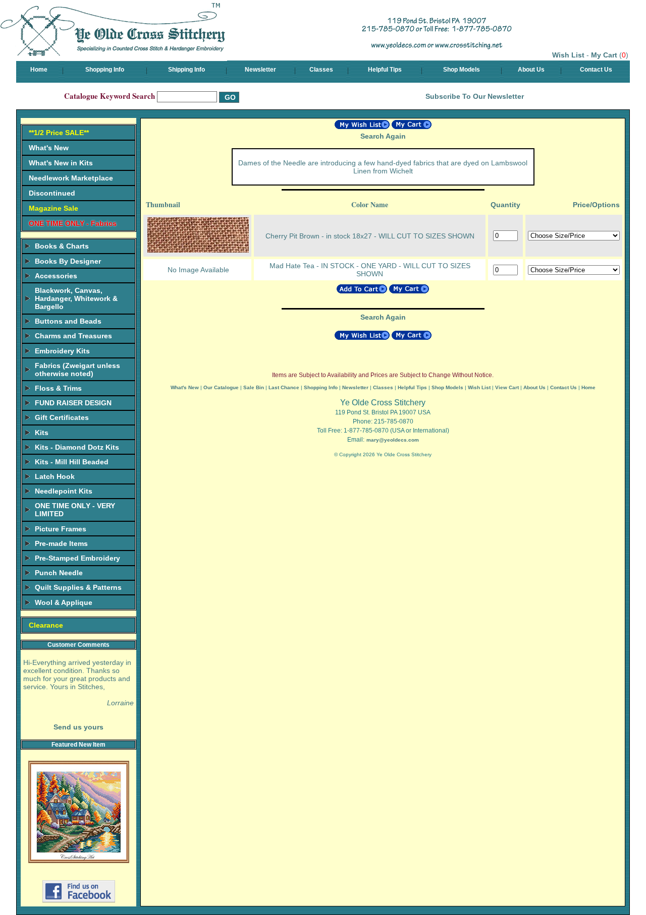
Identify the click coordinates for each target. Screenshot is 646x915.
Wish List (568, 55)
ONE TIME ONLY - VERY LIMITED (75, 510)
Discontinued (52, 193)
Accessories (56, 276)
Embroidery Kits (62, 351)
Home (38, 69)
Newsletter (260, 69)
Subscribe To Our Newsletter (474, 96)
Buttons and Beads (68, 321)
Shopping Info (104, 69)
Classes (321, 69)
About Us (531, 69)
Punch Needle (59, 573)
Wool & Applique (63, 602)
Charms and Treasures (73, 336)
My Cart (604, 55)
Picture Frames (60, 529)
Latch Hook (55, 476)
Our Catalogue (221, 387)
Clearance (46, 625)
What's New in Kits (61, 163)
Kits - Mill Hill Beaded (72, 462)
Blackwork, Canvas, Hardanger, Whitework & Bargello (76, 298)
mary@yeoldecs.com (392, 440)
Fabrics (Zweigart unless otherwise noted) (77, 369)
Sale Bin (253, 387)
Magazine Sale (53, 208)
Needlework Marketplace (71, 178)
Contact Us (596, 69)
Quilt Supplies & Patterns (78, 587)
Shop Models (461, 69)
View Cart (507, 387)
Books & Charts (62, 246)
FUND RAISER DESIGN (73, 403)
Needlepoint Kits (63, 491)
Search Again (383, 136)
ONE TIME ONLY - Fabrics (73, 223)
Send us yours (78, 727)
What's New (49, 148)
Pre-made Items (61, 543)
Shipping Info (186, 69)
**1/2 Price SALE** (59, 133)
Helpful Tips (385, 69)
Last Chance (283, 387)
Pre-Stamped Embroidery (77, 558)
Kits (41, 433)
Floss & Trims (58, 388)
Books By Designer (68, 261)
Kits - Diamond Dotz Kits (77, 447)
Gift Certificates (62, 417)
